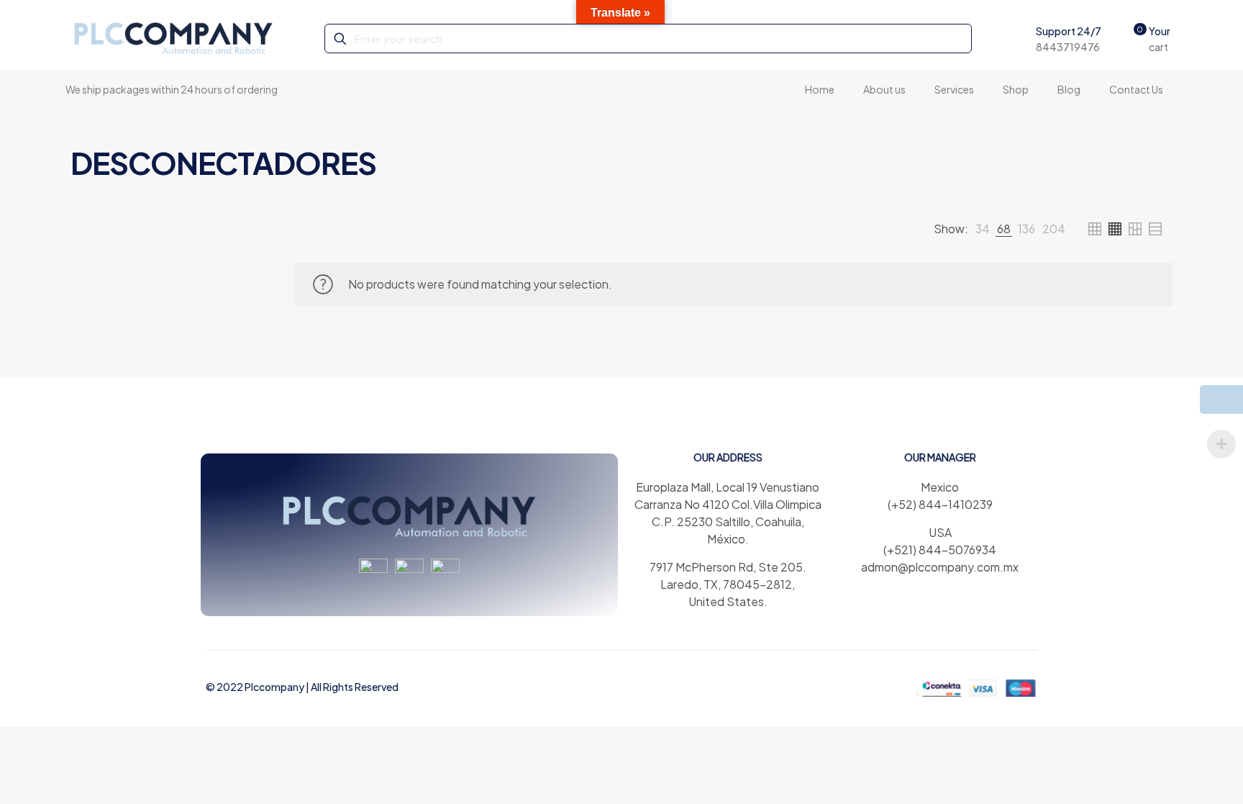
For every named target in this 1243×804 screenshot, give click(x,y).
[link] (982, 229)
